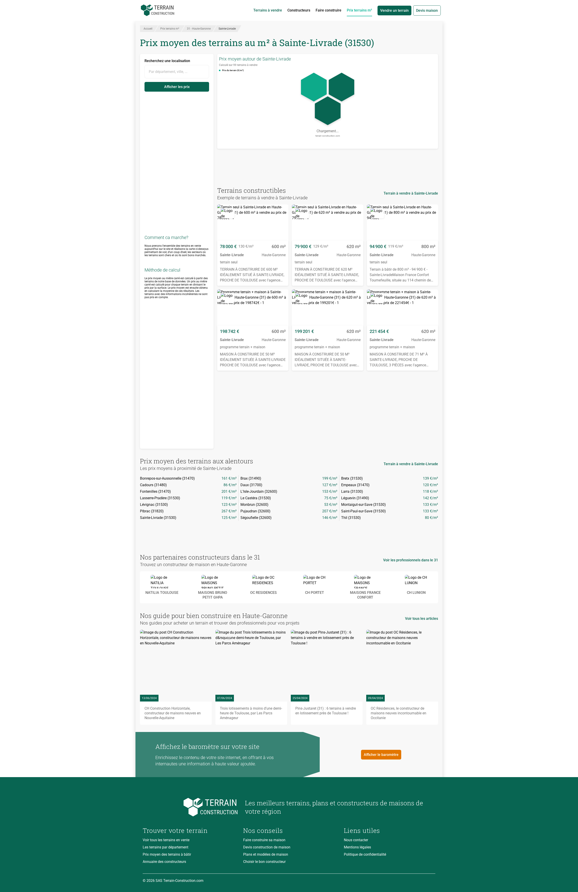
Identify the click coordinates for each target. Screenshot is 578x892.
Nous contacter (356, 840)
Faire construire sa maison (264, 840)
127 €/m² (329, 485)
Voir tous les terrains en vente (166, 840)
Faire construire (328, 10)
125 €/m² (229, 518)
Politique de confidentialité (365, 854)
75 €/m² (330, 498)
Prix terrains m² (359, 10)
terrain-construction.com (327, 136)
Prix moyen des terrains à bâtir (167, 854)
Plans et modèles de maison (265, 854)
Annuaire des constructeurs (164, 861)
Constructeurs (298, 10)
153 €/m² (329, 491)
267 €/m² (229, 511)
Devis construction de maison (266, 847)
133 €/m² (430, 504)
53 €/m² (330, 504)
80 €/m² (431, 518)
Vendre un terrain (394, 10)
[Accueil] (157, 10)
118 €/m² (430, 491)
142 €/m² (430, 498)
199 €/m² (329, 478)
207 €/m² (329, 511)
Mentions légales (357, 847)
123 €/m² (229, 504)
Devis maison (427, 10)
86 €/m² (230, 485)
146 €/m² (329, 518)
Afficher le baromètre (381, 755)
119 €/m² (229, 498)
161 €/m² (229, 478)
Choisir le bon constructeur (264, 861)
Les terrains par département (165, 847)
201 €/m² (229, 491)
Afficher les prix (177, 87)
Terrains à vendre (267, 10)
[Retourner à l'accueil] (190, 807)
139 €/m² (430, 478)
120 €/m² (430, 485)
